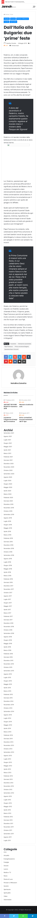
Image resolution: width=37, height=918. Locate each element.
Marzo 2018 (7, 575)
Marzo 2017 (7, 613)
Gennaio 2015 (8, 698)
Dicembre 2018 (8, 545)
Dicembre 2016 (8, 623)
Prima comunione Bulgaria (22, 346)
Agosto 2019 (8, 518)
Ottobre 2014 (8, 708)
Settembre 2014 (9, 711)
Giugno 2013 (8, 762)
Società (7, 21)
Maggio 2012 (8, 806)
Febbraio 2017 (8, 616)
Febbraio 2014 (8, 735)
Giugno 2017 (8, 603)
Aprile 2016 (7, 647)
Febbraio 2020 (8, 497)
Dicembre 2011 (8, 823)
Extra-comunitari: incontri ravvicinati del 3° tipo (26, 419)
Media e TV (7, 872)
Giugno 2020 (8, 484)
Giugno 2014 (8, 721)
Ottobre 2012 (8, 789)
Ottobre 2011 (8, 830)
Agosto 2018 (8, 558)
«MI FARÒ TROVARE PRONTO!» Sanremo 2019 (10, 407)
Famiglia (6, 862)
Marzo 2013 (7, 772)
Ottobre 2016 (8, 630)
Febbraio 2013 (8, 776)
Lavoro (6, 869)
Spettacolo (7, 889)
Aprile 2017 (7, 609)
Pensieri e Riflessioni (22, 18)
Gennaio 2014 (8, 738)
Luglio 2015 (7, 677)
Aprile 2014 (7, 728)
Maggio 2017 (8, 606)
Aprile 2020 (7, 491)
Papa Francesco (8, 346)
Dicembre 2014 (8, 701)
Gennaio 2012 (8, 820)
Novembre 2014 (9, 704)
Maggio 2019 (8, 528)
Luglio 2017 (7, 599)
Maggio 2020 (8, 487)
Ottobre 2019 (8, 511)
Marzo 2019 (7, 535)
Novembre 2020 (9, 467)
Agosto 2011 (8, 837)
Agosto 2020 (8, 477)
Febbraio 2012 (8, 816)
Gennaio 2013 (8, 779)
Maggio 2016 (8, 643)
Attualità (7, 18)
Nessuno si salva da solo (26, 406)
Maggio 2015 (8, 684)
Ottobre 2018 (8, 552)
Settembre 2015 (9, 670)
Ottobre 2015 (8, 667)
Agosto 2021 (8, 436)
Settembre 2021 (9, 433)
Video (5, 896)
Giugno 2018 (8, 565)
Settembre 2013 (9, 752)
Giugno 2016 (8, 640)
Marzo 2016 (7, 650)
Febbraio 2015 (8, 694)
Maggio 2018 (8, 569)
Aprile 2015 (7, 687)
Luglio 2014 (7, 718)
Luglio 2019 (7, 521)
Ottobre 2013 (8, 749)
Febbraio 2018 (8, 579)
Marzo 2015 (7, 691)
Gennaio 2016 (8, 657)
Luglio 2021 (7, 440)
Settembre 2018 (9, 555)
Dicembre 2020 (8, 463)
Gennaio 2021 (8, 460)
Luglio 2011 (7, 840)
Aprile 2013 (7, 769)
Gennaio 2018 (8, 582)
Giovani (13, 18)
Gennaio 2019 (8, 541)
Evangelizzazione (9, 859)
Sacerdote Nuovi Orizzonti (11, 349)
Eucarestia (13, 343)
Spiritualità (13, 21)
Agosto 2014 (8, 715)
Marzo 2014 (7, 732)
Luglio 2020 (7, 480)
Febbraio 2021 (8, 457)
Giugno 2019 (8, 524)
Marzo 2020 (7, 494)
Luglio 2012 (7, 799)
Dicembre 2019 (8, 504)
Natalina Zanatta (11, 43)
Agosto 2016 (8, 637)
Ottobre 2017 (8, 592)
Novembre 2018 (9, 548)
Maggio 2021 (8, 446)
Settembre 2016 (9, 633)
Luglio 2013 (7, 759)
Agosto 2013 (8, 755)
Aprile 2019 (7, 531)
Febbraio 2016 (8, 653)
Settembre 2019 (9, 514)
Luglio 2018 (7, 562)
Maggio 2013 (8, 766)
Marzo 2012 (7, 813)
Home (7, 14)
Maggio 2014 (8, 725)
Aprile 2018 (7, 572)
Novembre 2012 (9, 786)
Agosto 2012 (8, 796)
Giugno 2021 (8, 443)
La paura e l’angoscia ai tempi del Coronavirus (10, 419)
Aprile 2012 (7, 810)
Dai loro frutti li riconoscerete (14, 2)
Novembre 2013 (9, 745)
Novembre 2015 (9, 664)
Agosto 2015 (8, 674)
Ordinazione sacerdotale (24, 343)
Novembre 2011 (9, 827)
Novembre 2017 (9, 589)
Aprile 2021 (7, 450)
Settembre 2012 (9, 793)
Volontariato (7, 899)
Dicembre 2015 (8, 660)
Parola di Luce (8, 879)
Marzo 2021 (7, 453)
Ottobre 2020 (8, 470)
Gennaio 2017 (8, 620)
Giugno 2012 (8, 803)
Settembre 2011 (9, 833)
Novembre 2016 (9, 626)
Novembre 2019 (9, 507)
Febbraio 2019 (8, 538)
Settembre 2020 (9, 474)
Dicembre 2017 (8, 586)
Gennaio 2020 (8, 501)
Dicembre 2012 (8, 783)
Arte (11, 14)
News (5, 876)
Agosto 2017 (8, 596)
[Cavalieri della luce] (9, 6)
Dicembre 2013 (8, 742)
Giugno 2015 (8, 681)
